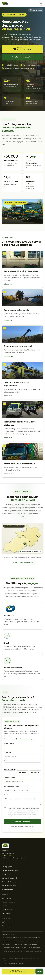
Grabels (30, 948)
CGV (3, 922)
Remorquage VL (7, 867)
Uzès (29, 944)
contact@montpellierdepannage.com (14, 858)
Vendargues (5, 951)
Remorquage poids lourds (10, 870)
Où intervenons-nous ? (22, 57)
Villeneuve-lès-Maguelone (20, 938)
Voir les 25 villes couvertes (22, 562)
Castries (12, 951)
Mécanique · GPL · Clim (9, 885)
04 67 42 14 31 (30, 712)
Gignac (20, 944)
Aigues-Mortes (27, 941)
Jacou (18, 951)
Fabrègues (38, 951)
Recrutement (6, 913)
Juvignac (23, 948)
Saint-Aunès (29, 951)
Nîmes (25, 944)
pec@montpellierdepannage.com (24, 739)
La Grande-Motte (34, 938)
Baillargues (36, 948)
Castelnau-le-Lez (7, 944)
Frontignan (8, 938)
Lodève (15, 944)
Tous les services (7, 889)
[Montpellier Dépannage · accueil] (5, 3)
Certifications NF (7, 909)
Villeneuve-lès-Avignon (8, 948)
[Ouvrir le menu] (41, 3)
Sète (3, 938)
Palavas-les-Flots (7, 941)
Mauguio (35, 941)
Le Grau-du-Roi (17, 941)
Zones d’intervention (8, 902)
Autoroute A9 (6, 874)
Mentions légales (7, 926)
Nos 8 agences (6, 898)
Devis (39, 971)
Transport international (9, 878)
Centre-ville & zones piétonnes (12, 882)
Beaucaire (35, 944)
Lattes (18, 948)
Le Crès (23, 951)
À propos (5, 906)
